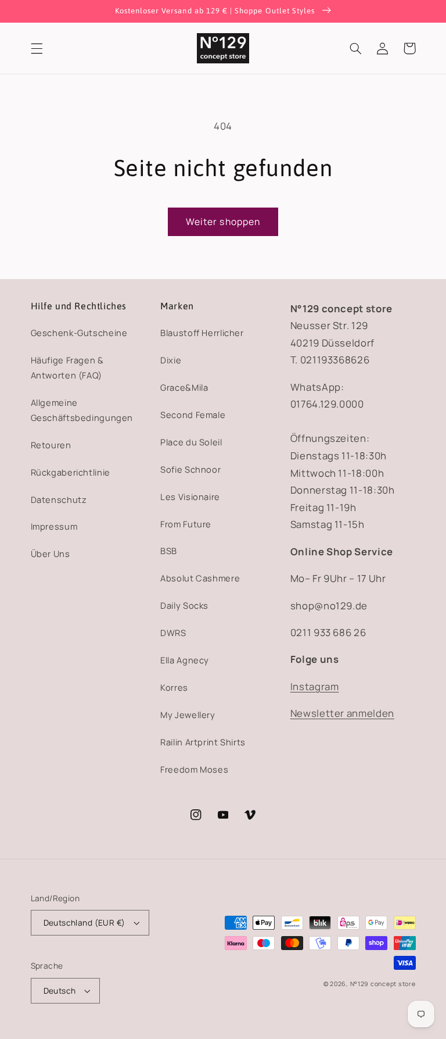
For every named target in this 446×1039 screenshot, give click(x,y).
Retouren (51, 445)
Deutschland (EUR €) (84, 922)
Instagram (314, 686)
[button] (36, 48)
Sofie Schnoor (190, 469)
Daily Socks (184, 605)
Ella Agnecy (184, 660)
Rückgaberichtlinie (70, 472)
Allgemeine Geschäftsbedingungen (82, 410)
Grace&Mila (184, 387)
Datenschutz (59, 499)
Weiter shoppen (223, 221)
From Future (185, 524)
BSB (168, 550)
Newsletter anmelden (342, 713)
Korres (174, 687)
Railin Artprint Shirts (203, 742)
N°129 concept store (383, 984)
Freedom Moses (194, 769)
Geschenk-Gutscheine (79, 332)
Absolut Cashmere (200, 578)
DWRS (173, 632)
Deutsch (60, 990)
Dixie (170, 360)
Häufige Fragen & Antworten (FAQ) (67, 367)
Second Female (192, 414)
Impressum (54, 526)
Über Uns (50, 553)
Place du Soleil (191, 442)
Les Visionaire (190, 496)
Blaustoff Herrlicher (202, 332)
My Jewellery (187, 714)
